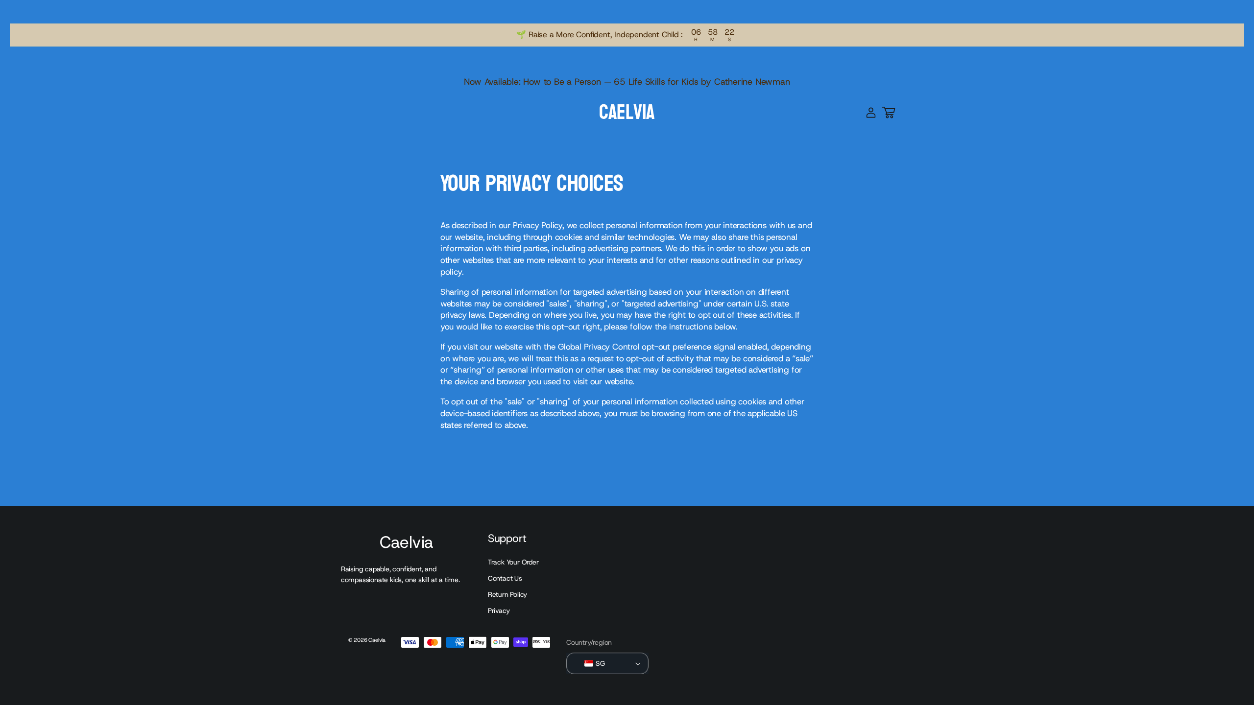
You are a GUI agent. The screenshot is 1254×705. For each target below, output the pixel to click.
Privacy (499, 610)
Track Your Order (513, 562)
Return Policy (507, 594)
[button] (888, 112)
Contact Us (505, 578)
